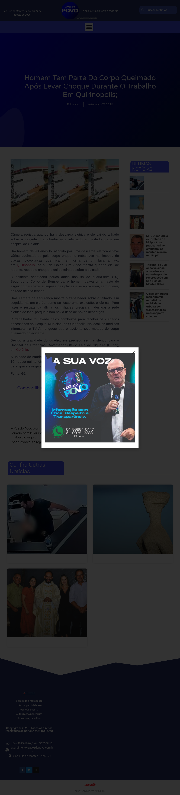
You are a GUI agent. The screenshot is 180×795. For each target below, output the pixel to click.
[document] (90, 397)
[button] (133, 352)
